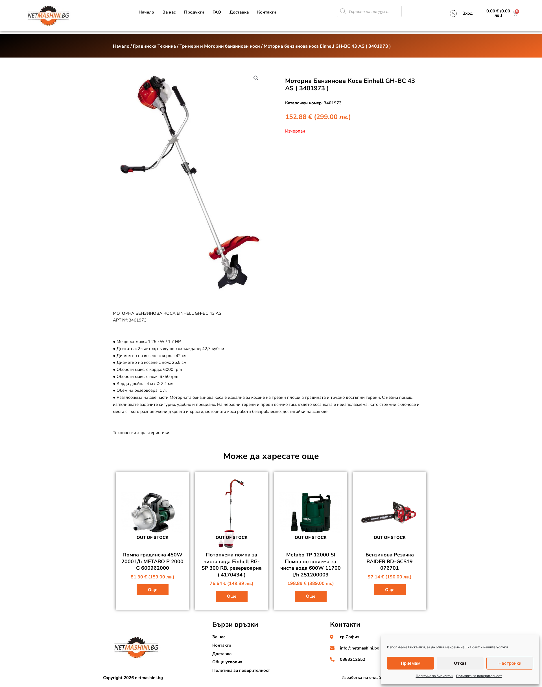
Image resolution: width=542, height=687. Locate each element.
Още (152, 590)
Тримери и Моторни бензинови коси (220, 46)
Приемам (410, 663)
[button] (256, 78)
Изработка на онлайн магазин (371, 677)
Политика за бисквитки (434, 676)
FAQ (217, 12)
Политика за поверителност (479, 676)
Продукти (194, 12)
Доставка (239, 12)
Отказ (460, 663)
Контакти (266, 12)
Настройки (510, 663)
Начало (146, 12)
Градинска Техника (154, 46)
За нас (169, 12)
